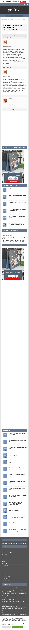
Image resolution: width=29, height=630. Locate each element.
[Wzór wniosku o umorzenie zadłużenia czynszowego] (5, 525)
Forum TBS (4, 554)
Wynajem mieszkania (7, 569)
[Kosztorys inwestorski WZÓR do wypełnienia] (5, 477)
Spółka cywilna (6, 578)
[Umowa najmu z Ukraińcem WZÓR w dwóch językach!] (5, 511)
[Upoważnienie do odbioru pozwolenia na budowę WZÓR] (5, 470)
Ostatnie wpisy (7, 430)
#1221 (25, 67)
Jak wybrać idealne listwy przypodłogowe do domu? (12, 612)
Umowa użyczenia (6, 580)
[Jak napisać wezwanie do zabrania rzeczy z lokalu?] (5, 498)
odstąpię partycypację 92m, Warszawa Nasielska (13, 241)
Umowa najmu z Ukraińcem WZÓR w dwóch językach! (17, 509)
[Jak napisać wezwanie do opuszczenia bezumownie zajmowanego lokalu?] (5, 505)
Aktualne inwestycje (4, 552)
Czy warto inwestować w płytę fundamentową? (11, 587)
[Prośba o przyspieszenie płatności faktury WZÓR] (5, 436)
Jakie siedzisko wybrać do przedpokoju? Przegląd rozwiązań (14, 595)
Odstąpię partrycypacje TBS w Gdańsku (11, 234)
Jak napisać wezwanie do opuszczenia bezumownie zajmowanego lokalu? (15, 503)
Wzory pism (4, 563)
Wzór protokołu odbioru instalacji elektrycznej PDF (17, 210)
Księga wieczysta (6, 567)
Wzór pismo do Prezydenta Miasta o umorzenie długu (18, 530)
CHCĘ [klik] (22, 1)
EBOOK (3, 561)
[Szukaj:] (14, 15)
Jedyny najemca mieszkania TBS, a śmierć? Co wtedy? (14, 240)
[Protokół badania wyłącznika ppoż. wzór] (5, 450)
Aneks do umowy (6, 576)
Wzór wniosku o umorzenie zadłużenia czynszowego (16, 523)
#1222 (25, 96)
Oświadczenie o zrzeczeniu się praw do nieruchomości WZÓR (17, 516)
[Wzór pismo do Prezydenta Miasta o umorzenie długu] (5, 532)
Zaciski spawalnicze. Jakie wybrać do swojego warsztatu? (14, 593)
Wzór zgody (5, 574)
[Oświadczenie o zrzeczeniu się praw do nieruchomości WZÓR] (5, 518)
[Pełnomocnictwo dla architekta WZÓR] (5, 463)
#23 (25, 37)
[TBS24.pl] (14, 10)
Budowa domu (5, 556)
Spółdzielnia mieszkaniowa (8, 572)
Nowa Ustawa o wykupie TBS (8, 235)
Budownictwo (5, 565)
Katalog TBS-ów (12, 552)
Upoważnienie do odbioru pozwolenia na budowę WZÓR (16, 224)
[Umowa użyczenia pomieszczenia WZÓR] (5, 443)
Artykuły (4, 550)
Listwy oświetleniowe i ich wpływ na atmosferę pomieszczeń (14, 614)
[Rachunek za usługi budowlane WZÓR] (5, 484)
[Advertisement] (14, 130)
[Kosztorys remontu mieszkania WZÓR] (5, 491)
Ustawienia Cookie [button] (6, 626)
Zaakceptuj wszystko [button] (17, 626)
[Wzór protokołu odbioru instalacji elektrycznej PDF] (5, 456)
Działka (4, 559)
